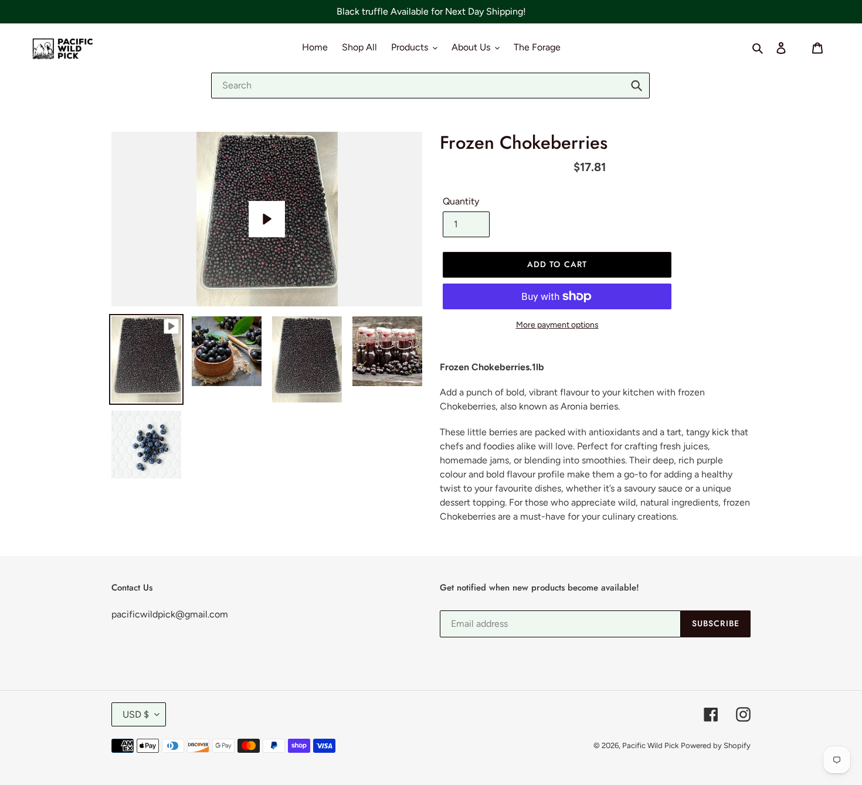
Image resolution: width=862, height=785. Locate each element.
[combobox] (430, 85)
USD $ (136, 714)
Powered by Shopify (716, 745)
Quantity (461, 201)
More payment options (557, 325)
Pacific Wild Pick (650, 745)
